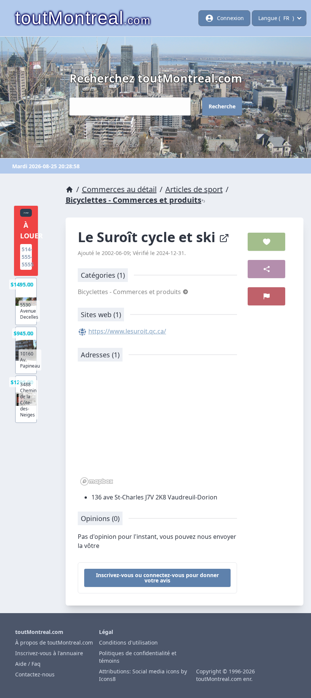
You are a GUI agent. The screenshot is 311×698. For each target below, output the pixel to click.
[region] (157, 427)
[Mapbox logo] (96, 481)
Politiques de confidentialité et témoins (137, 656)
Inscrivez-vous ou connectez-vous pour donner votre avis (157, 577)
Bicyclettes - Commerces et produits (133, 200)
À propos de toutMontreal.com (54, 642)
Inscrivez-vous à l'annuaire (49, 653)
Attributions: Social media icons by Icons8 (143, 675)
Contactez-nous (35, 674)
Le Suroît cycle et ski (148, 237)
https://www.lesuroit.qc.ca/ (127, 331)
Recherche (222, 106)
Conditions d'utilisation (128, 642)
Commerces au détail (119, 189)
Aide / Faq (28, 663)
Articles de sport (194, 189)
